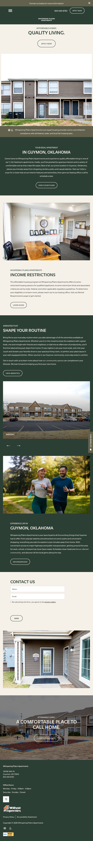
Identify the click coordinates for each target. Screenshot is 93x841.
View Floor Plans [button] (46, 738)
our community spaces (53, 360)
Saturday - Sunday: (11, 792)
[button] (89, 3)
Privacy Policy (8, 816)
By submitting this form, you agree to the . (34, 602)
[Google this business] (6, 799)
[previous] (8, 446)
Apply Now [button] (46, 43)
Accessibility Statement (27, 816)
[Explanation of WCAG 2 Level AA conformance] (8, 834)
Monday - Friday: (10, 788)
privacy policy (50, 602)
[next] (18, 446)
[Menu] (10, 10)
